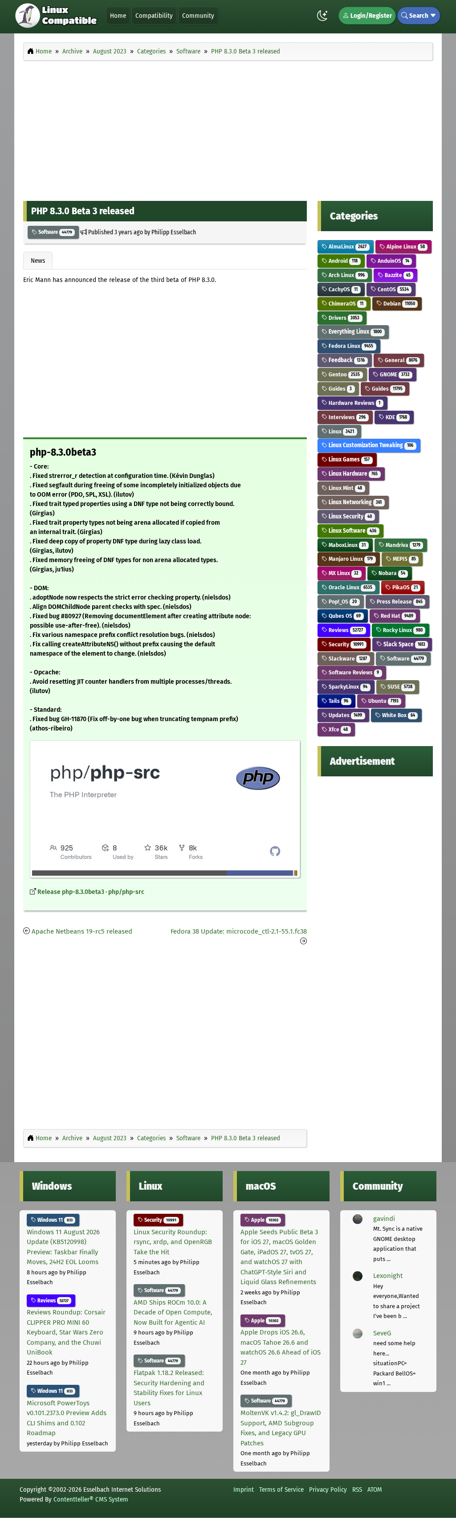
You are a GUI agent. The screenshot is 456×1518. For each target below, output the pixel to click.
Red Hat (396, 615)
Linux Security (349, 516)
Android (342, 260)
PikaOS (404, 587)
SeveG (382, 1333)
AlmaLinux (346, 246)
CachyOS (342, 289)
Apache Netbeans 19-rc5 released (82, 931)
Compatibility (154, 16)
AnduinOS (392, 260)
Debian (398, 303)
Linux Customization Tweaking (370, 445)
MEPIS (403, 558)
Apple (264, 1220)
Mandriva (402, 545)
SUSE (399, 686)
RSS (357, 1489)
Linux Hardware (352, 473)
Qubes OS (344, 615)
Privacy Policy (328, 1489)
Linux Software (351, 530)
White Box (398, 715)
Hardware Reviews (353, 403)
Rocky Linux (402, 630)
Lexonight (388, 1276)
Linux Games (348, 459)
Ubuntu (383, 701)
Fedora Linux (350, 346)
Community (198, 16)
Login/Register (370, 16)
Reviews (345, 630)
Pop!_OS (342, 601)
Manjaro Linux (350, 558)
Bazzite (397, 275)
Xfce (337, 729)
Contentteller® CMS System (90, 1499)
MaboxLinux (346, 545)
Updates (344, 715)
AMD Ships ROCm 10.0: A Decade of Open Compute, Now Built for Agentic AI (173, 1312)
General (400, 360)
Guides (339, 388)
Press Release (399, 601)
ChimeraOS (345, 303)
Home (118, 16)
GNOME (394, 374)
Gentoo (343, 374)
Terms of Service (281, 1489)
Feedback (346, 360)
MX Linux (342, 573)
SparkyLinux (347, 686)
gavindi (384, 1219)
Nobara (391, 573)
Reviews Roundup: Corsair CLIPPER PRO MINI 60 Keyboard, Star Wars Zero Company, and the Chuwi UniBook (66, 1332)
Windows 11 (54, 1220)
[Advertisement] (228, 128)
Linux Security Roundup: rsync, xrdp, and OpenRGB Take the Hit (173, 1242)
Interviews (346, 417)
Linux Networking (354, 502)
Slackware (347, 658)
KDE (395, 417)
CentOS (392, 289)
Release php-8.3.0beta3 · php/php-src (90, 892)
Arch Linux (346, 275)
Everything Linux (354, 331)
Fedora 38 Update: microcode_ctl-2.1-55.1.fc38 (239, 931)
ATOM (374, 1489)
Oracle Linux (349, 587)
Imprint (243, 1489)
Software (54, 232)
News (38, 261)
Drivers (343, 317)
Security (345, 644)
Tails (337, 701)
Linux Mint (344, 488)
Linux (340, 431)
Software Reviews (353, 672)
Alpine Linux (405, 246)
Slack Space (403, 644)
